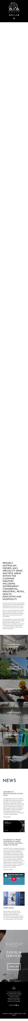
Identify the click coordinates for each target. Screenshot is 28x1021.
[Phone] (16, 15)
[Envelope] (18, 15)
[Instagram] (14, 15)
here (16, 814)
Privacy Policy (18, 1013)
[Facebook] (9, 15)
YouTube (10, 869)
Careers (7, 919)
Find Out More (7, 817)
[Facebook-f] (9, 1005)
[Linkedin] (12, 15)
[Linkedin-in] (12, 1005)
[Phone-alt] (18, 1005)
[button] (14, 18)
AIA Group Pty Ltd (7, 798)
